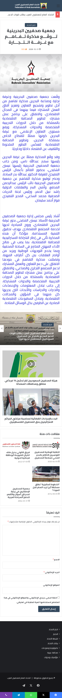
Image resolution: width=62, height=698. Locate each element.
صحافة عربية (52, 652)
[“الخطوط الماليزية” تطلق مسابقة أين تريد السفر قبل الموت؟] (46, 474)
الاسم (56, 559)
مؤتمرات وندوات (51, 657)
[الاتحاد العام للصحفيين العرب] (31, 5)
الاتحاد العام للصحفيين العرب (19, 678)
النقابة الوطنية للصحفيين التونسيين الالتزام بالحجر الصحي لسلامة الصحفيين (47, 455)
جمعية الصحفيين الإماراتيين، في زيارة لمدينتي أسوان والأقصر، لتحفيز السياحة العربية (18, 493)
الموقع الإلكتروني (51, 585)
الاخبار (55, 634)
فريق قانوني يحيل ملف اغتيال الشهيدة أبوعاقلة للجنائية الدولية (18, 455)
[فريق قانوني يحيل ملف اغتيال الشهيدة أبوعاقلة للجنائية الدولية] (16, 445)
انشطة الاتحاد (52, 638)
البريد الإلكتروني (52, 572)
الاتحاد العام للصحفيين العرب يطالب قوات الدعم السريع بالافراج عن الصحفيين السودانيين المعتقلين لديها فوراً (31, 336)
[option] (31, 328)
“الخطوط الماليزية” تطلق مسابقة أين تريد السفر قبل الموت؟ (46, 487)
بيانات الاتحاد (53, 643)
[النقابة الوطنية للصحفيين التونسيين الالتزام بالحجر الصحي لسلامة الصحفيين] (46, 445)
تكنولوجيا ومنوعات (50, 648)
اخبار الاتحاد (31, 25)
